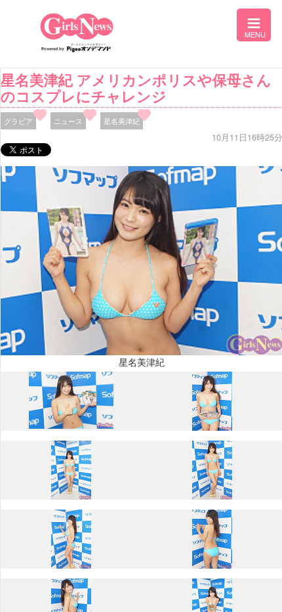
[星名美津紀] (71, 425)
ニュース (68, 121)
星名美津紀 (122, 121)
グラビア (18, 121)
